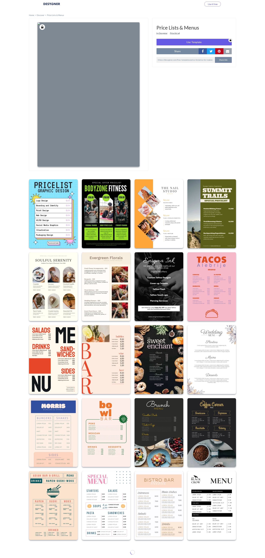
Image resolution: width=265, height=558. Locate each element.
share (177, 51)
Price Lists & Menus (55, 15)
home (31, 15)
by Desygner (162, 33)
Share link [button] (223, 60)
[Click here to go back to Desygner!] (51, 6)
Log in (196, 4)
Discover (40, 15)
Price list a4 (175, 33)
